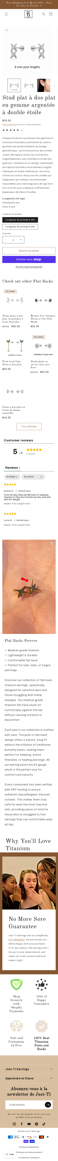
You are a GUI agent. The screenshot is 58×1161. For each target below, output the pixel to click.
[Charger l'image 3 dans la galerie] (43, 85)
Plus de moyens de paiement (29, 267)
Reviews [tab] (12, 467)
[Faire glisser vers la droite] (54, 86)
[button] (6, 14)
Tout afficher (29, 426)
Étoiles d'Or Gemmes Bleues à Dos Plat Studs (43, 319)
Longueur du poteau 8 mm (20, 227)
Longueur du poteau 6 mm (20, 220)
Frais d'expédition (9, 124)
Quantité (6, 233)
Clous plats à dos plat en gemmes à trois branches (12, 319)
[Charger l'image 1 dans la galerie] (14, 85)
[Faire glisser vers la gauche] (3, 86)
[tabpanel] (29, 501)
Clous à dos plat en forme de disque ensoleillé (13, 410)
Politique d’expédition (29, 1147)
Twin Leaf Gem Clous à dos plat (11, 363)
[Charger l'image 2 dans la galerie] (28, 85)
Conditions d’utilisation (29, 1158)
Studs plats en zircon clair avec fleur (40, 364)
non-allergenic (17, 939)
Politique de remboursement (29, 1152)
